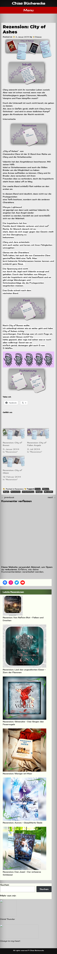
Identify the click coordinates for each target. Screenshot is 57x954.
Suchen (4, 884)
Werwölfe (48, 492)
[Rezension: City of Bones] (14, 434)
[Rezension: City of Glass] (14, 461)
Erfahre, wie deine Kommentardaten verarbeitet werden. (22, 570)
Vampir (39, 492)
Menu (28, 10)
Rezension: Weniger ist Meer (17, 773)
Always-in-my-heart (10, 941)
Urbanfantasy (28, 492)
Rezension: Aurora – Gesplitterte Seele (22, 822)
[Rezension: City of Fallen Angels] (38, 434)
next (52, 497)
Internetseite (9, 119)
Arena (37, 489)
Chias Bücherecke (28, 3)
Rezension (19, 489)
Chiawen (38, 37)
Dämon (45, 489)
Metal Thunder (7, 919)
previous (7, 497)
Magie (6, 492)
